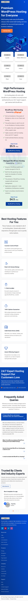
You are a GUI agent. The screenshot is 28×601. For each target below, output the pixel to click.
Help (2, 535)
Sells (2, 584)
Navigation (3, 553)
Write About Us (5, 486)
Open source (4, 542)
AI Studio (3, 555)
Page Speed (4, 557)
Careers (3, 569)
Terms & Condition (5, 599)
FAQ (2, 582)
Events (2, 537)
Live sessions (4, 540)
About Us (3, 566)
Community (3, 573)
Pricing (2, 551)
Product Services (5, 591)
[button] (9, 510)
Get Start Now (6, 30)
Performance (4, 560)
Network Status (4, 589)
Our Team (3, 575)
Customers (3, 571)
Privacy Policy (13, 599)
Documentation (4, 544)
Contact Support (5, 587)
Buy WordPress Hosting (14, 150)
